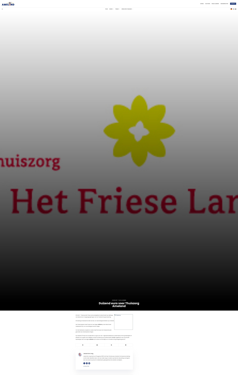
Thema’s (117, 9)
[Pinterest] (111, 345)
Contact (233, 3)
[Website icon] (87, 363)
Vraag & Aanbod (215, 3)
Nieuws (111, 9)
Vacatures (207, 3)
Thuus (106, 9)
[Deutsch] (231, 9)
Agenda (202, 3)
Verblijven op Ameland (127, 9)
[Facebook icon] (84, 363)
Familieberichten (224, 3)
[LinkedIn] (126, 345)
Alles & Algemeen (122, 300)
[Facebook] (233, 9)
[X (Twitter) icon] (89, 363)
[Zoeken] (2, 9)
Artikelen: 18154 (86, 366)
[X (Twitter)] (235, 9)
